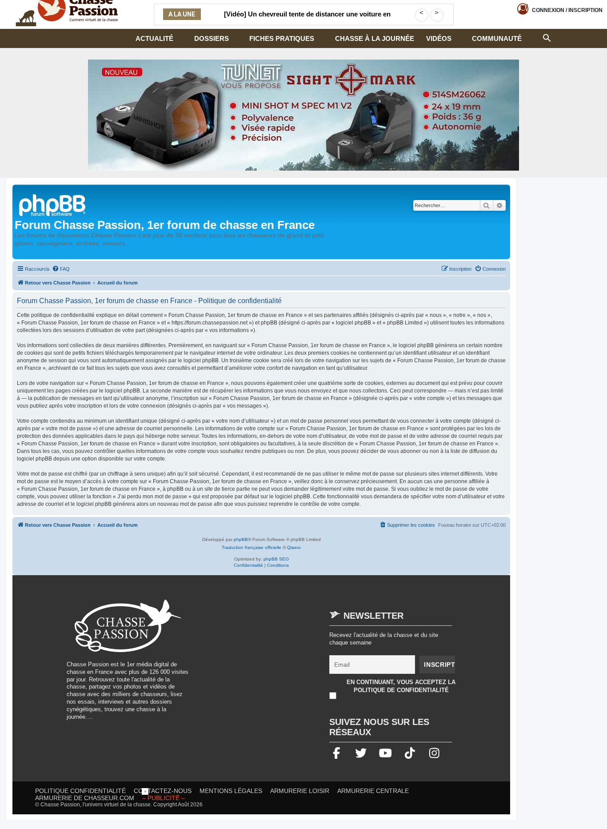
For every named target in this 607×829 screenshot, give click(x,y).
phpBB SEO (276, 559)
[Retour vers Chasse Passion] (53, 204)
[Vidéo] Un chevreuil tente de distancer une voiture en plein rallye (307, 19)
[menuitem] (61, 269)
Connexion (567, 10)
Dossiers (211, 38)
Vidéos (438, 38)
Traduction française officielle (251, 547)
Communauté (497, 38)
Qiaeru (294, 547)
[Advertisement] (272, 662)
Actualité (154, 38)
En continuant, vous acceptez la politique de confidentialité (401, 686)
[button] (547, 37)
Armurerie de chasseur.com (84, 797)
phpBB (241, 539)
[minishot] (303, 115)
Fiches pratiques (281, 38)
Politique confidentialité (80, 790)
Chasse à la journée (374, 38)
